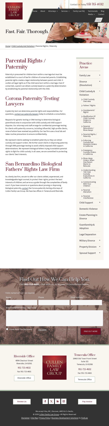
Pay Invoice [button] (87, 401)
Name (8, 297)
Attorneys (52, 11)
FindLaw (84, 418)
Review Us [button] (21, 401)
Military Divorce (87, 240)
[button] (107, 410)
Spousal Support (87, 252)
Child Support (86, 202)
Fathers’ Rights (89, 105)
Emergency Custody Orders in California (89, 152)
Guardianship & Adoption (87, 226)
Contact (101, 14)
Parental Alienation (87, 191)
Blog (102, 11)
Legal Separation (87, 234)
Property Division (87, 246)
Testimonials (93, 11)
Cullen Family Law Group (49, 414)
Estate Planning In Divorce (88, 216)
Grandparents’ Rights (89, 111)
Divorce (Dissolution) (85, 83)
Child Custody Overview (89, 100)
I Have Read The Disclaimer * (21, 329)
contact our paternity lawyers (26, 114)
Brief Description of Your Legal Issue (21, 307)
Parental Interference (88, 197)
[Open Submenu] (99, 75)
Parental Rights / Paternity (90, 135)
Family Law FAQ (79, 11)
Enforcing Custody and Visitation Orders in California (90, 143)
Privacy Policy (44, 418)
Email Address (77, 297)
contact (25, 188)
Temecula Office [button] (85, 379)
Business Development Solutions (65, 418)
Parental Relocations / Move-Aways (88, 128)
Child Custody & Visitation (87, 93)
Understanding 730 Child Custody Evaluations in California (89, 174)
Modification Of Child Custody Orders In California (89, 119)
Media (90, 14)
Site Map (34, 418)
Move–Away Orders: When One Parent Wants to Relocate (88, 162)
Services (64, 11)
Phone (41, 297)
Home (34, 11)
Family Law (84, 75)
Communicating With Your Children (89, 184)
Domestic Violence (88, 208)
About (42, 11)
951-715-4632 (95, 4)
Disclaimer (42, 329)
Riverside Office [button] (24, 378)
